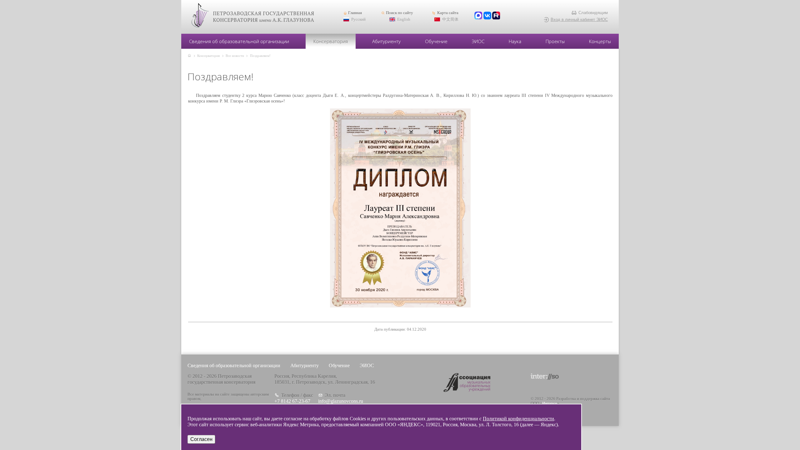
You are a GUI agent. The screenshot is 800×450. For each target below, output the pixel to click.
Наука (515, 41)
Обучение (436, 41)
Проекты (555, 41)
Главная (355, 13)
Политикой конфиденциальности (518, 418)
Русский (358, 19)
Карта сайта (447, 13)
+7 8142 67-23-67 (292, 401)
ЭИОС (478, 41)
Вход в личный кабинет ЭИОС (579, 19)
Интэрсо (549, 403)
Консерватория (330, 41)
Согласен (201, 439)
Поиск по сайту (399, 13)
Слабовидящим (593, 12)
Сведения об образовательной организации (239, 41)
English (403, 19)
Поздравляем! (260, 56)
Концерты (600, 41)
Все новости (235, 56)
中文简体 (450, 19)
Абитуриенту (386, 41)
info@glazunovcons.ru (340, 401)
